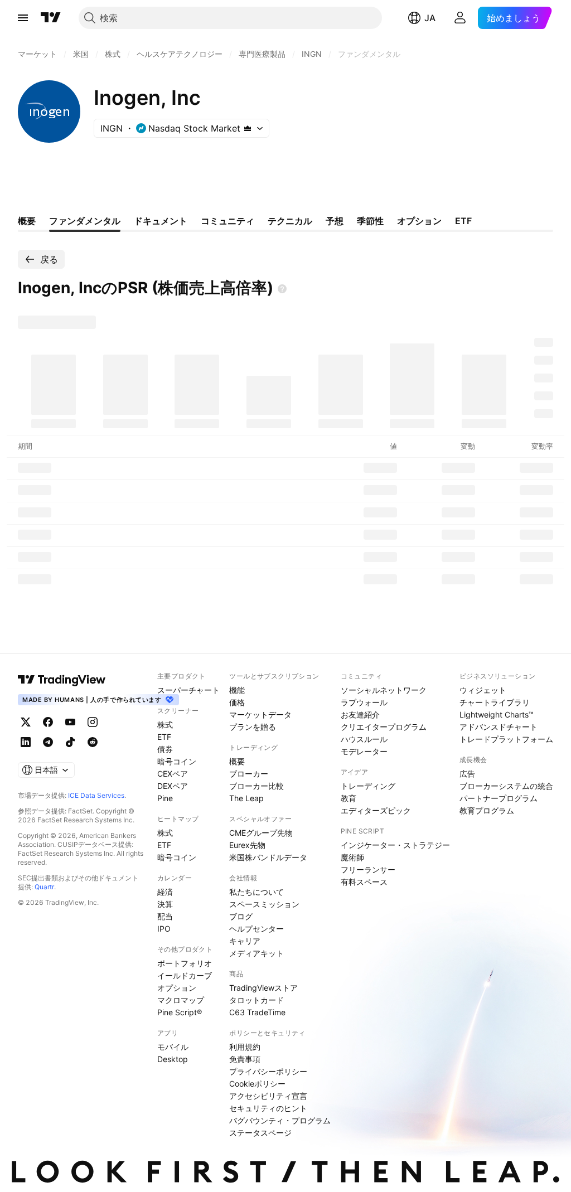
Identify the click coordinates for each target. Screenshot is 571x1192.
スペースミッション (264, 904)
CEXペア (172, 773)
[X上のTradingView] (25, 722)
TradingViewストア (263, 987)
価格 (237, 702)
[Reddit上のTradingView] (92, 742)
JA (429, 17)
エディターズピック (376, 810)
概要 (237, 761)
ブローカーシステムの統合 (506, 786)
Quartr (44, 887)
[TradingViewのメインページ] (51, 18)
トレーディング (368, 786)
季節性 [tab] (370, 220)
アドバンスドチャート (498, 726)
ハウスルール (364, 739)
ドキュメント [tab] (160, 220)
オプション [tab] (419, 220)
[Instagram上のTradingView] (92, 722)
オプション (176, 987)
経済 (165, 892)
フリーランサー (368, 869)
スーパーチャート (188, 690)
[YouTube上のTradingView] (70, 722)
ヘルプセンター (256, 928)
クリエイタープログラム (384, 726)
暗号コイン (176, 761)
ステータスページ (260, 1132)
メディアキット (256, 953)
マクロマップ (180, 1000)
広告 (467, 773)
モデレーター (364, 751)
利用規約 (244, 1047)
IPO (164, 928)
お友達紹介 (360, 714)
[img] (248, 128)
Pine (165, 798)
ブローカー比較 (256, 786)
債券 (165, 749)
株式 (165, 724)
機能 (237, 690)
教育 (348, 798)
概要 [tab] (27, 220)
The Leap (246, 798)
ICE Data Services (96, 795)
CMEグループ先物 (261, 832)
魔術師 (352, 857)
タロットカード (256, 1000)
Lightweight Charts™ (496, 714)
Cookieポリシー (257, 1083)
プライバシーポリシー (268, 1071)
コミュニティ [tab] (227, 220)
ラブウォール (364, 702)
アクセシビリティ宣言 (268, 1096)
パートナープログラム (498, 798)
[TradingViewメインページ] (62, 679)
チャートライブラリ (494, 702)
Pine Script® (179, 1012)
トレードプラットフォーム (506, 739)
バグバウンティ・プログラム (280, 1120)
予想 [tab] (334, 220)
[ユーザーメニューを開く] (460, 18)
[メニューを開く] (23, 18)
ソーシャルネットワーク (384, 690)
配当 (165, 916)
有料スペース (364, 881)
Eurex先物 (247, 845)
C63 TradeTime (257, 1012)
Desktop (172, 1059)
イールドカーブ (184, 975)
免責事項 (244, 1059)
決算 (165, 904)
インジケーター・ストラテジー (395, 845)
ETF (164, 737)
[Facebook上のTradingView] (48, 722)
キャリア (244, 941)
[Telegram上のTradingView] (48, 742)
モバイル (172, 1047)
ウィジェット (482, 690)
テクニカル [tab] (290, 220)
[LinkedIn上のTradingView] (25, 742)
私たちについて (256, 892)
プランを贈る (252, 726)
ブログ (241, 916)
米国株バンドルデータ (268, 857)
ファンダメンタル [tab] (84, 220)
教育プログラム (486, 810)
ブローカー (248, 773)
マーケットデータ (260, 714)
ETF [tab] (463, 220)
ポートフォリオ (184, 963)
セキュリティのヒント (268, 1108)
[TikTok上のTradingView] (70, 742)
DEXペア (172, 786)
